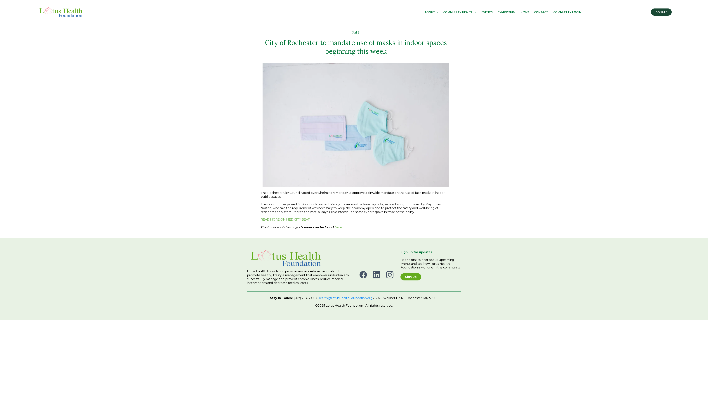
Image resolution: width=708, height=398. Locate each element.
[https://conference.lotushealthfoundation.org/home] (61, 12)
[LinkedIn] (376, 274)
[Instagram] (389, 274)
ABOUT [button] (430, 12)
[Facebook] (363, 274)
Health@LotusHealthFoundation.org (345, 298)
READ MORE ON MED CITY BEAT (285, 219)
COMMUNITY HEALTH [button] (458, 12)
